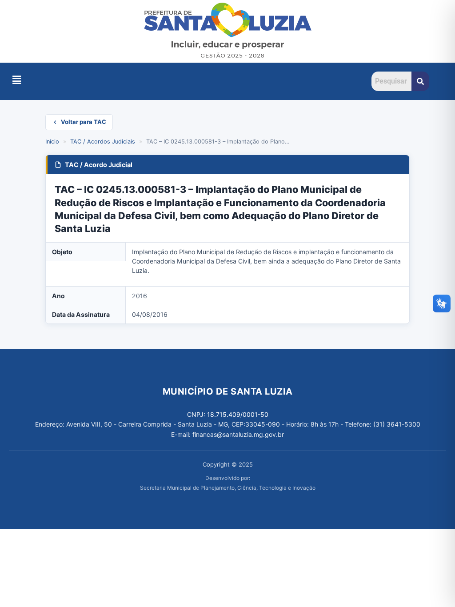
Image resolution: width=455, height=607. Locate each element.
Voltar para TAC (83, 121)
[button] (16, 80)
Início (52, 141)
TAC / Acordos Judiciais (102, 141)
